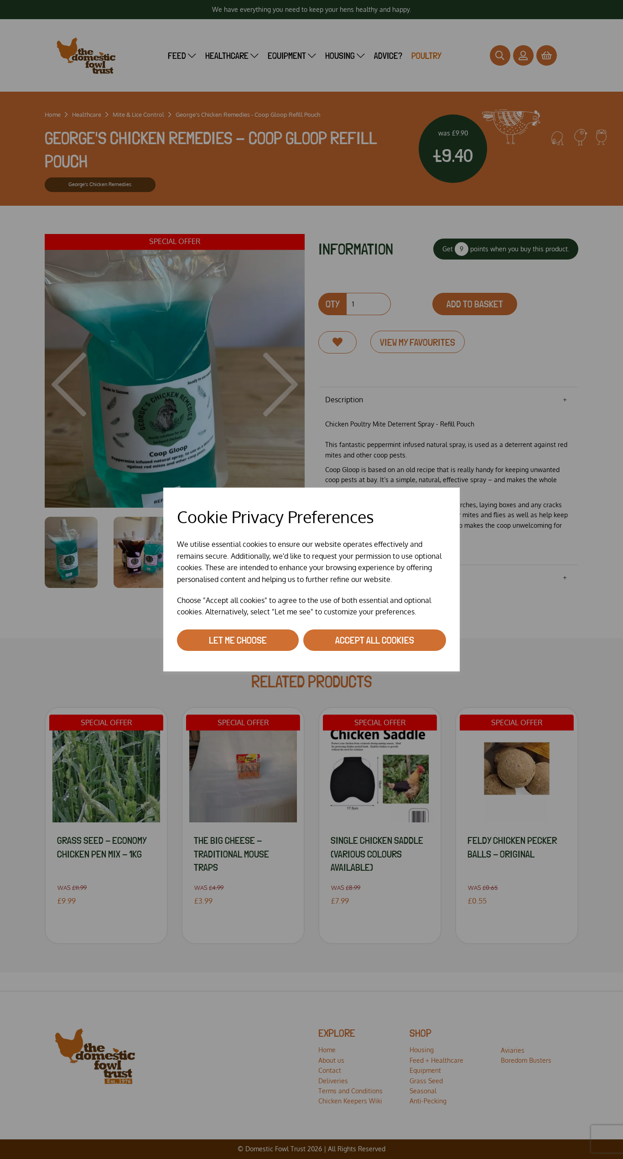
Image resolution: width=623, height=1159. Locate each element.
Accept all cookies (374, 640)
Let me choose (238, 640)
